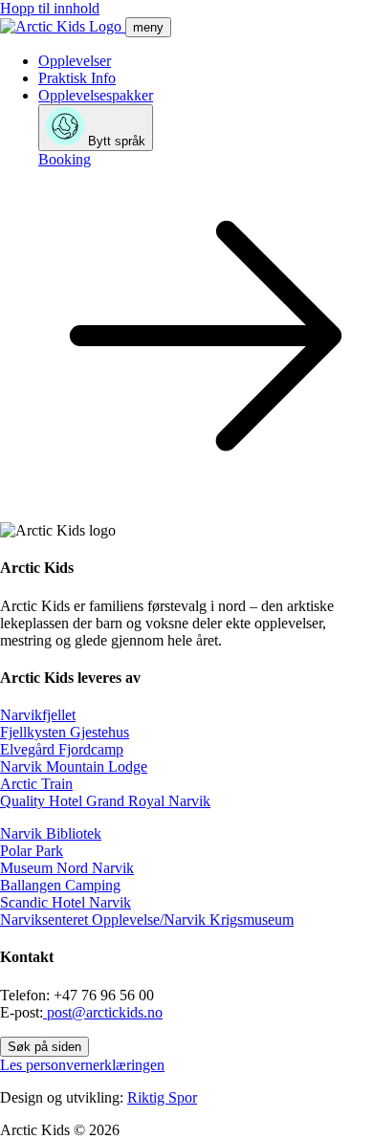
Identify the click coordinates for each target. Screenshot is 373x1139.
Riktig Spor (162, 1097)
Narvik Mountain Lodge (73, 766)
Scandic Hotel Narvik (65, 902)
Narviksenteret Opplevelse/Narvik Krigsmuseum (147, 919)
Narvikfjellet (38, 715)
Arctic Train (36, 784)
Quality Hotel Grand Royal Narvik (105, 801)
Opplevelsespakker (95, 95)
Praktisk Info (77, 78)
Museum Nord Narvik (67, 868)
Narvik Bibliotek (50, 833)
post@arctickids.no (103, 1012)
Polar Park (31, 851)
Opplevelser (74, 61)
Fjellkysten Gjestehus (64, 732)
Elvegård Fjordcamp (61, 749)
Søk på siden (44, 1047)
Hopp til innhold (49, 8)
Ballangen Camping (60, 885)
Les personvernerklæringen (82, 1065)
